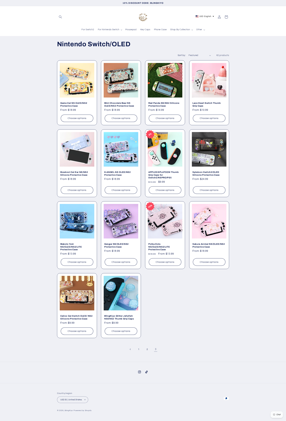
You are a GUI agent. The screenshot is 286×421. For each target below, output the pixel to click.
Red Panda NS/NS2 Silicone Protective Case (163, 104)
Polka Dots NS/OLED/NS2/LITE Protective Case (159, 247)
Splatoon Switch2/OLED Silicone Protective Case (206, 173)
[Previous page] (130, 349)
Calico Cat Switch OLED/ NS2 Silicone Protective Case (76, 317)
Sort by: (181, 55)
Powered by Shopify (83, 410)
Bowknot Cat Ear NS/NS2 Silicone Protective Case (74, 173)
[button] (60, 17)
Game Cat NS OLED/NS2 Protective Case (73, 104)
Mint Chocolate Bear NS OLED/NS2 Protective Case (119, 104)
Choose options (77, 118)
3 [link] (155, 349)
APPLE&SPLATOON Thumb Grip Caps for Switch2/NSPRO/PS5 (163, 175)
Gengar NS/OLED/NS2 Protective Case (116, 245)
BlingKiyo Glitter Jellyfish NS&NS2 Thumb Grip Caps (119, 317)
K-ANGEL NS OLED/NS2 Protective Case (117, 173)
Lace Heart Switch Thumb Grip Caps (206, 104)
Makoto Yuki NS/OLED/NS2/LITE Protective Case (71, 247)
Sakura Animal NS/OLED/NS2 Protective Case (208, 245)
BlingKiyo (69, 410)
